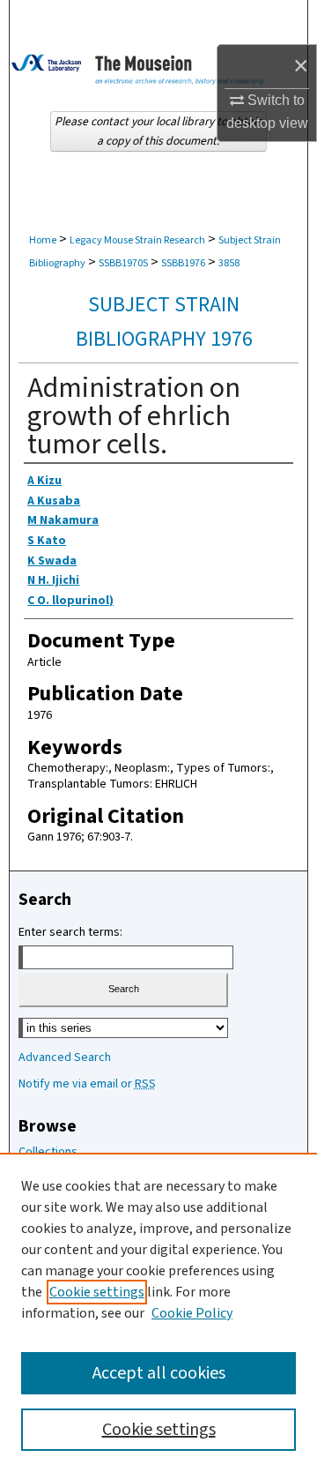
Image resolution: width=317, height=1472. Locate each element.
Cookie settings (96, 1292)
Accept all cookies (158, 1373)
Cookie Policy (191, 1313)
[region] (158, 1312)
